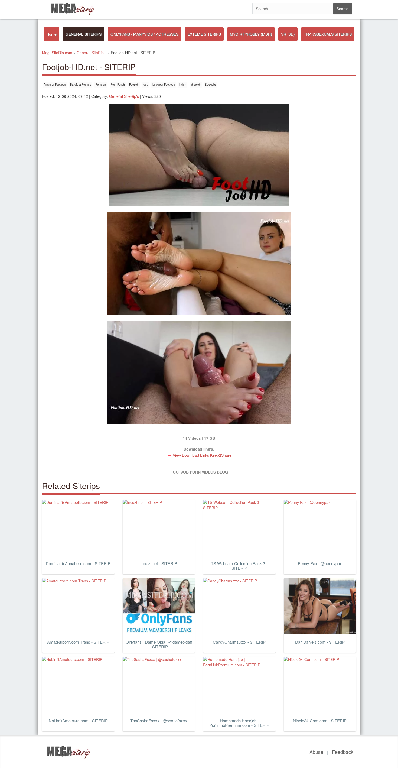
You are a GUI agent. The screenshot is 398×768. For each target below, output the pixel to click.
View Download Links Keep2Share (202, 455)
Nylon (182, 84)
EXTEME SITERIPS (204, 34)
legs (145, 84)
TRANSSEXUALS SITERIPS (328, 34)
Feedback (342, 751)
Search (343, 8)
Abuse (316, 751)
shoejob (196, 84)
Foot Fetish (118, 84)
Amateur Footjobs (55, 84)
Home (51, 34)
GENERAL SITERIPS (84, 34)
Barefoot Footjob (80, 84)
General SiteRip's (124, 96)
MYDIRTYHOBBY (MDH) (251, 34)
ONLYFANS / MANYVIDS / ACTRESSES (144, 34)
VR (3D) (288, 34)
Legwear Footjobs (163, 84)
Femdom (101, 84)
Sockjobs (210, 84)
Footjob (134, 84)
